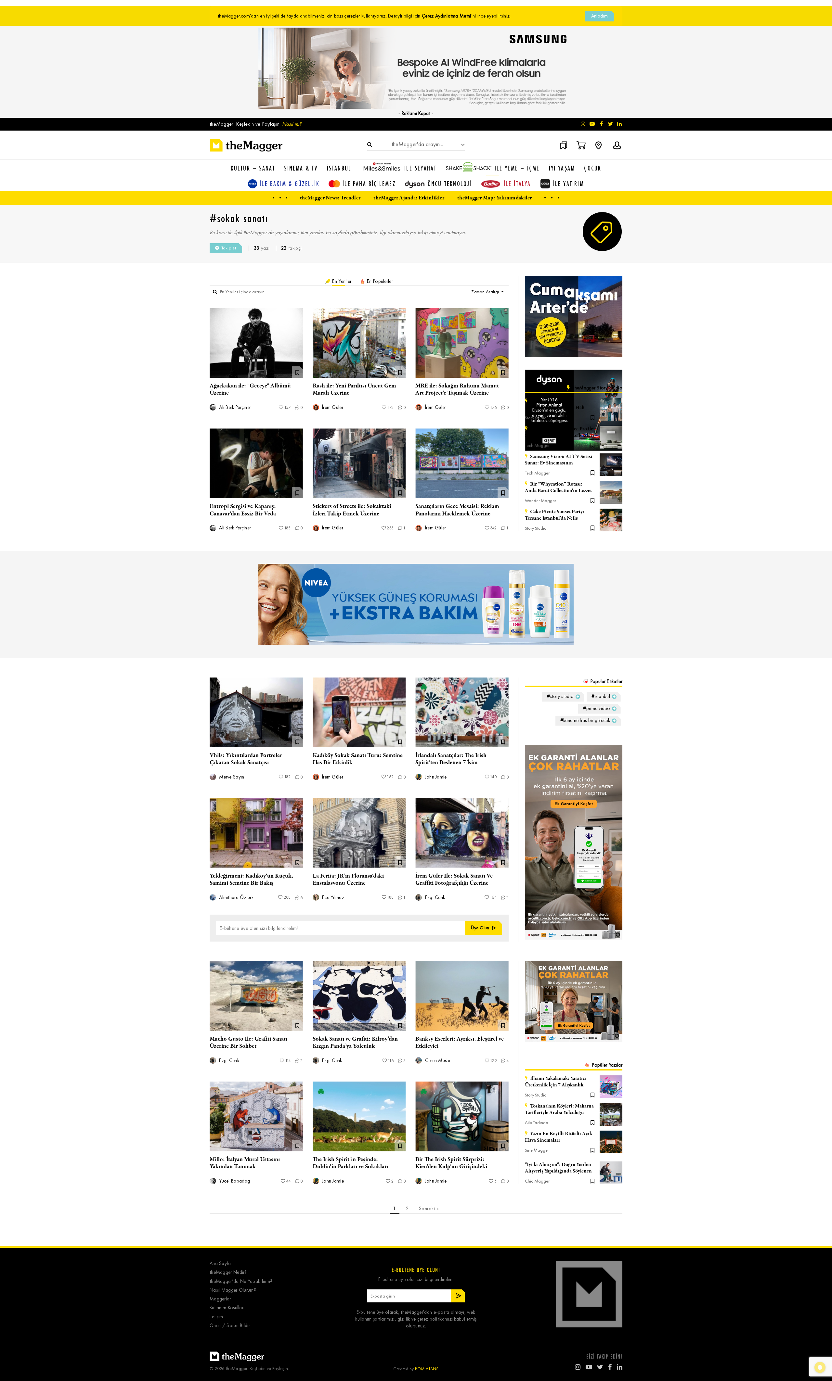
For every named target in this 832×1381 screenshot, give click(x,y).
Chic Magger (537, 1181)
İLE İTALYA (517, 183)
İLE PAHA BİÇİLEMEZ (369, 183)
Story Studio (536, 418)
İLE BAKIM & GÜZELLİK (289, 183)
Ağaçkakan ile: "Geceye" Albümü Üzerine (250, 389)
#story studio (560, 696)
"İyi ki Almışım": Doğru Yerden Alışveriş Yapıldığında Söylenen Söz (558, 1167)
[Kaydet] (592, 417)
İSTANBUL (339, 168)
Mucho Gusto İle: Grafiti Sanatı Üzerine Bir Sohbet (248, 1042)
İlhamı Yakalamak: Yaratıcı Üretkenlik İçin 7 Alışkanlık (556, 1081)
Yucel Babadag (234, 1181)
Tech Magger (537, 445)
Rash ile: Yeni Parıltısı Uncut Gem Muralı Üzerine (354, 389)
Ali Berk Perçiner (234, 407)
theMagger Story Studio (597, 388)
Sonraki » (429, 1208)
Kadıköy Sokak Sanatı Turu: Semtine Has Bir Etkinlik (358, 759)
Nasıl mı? (292, 124)
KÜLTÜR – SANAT (253, 168)
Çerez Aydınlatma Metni (446, 16)
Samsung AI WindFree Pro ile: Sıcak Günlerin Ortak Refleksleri (560, 432)
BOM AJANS (427, 1368)
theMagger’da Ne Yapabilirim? (241, 1281)
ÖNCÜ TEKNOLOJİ (450, 183)
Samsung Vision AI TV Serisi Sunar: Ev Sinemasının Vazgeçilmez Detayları (558, 459)
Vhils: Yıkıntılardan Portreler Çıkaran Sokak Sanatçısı (246, 759)
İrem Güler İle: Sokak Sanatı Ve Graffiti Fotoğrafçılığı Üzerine (454, 879)
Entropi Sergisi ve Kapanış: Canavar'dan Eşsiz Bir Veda (243, 510)
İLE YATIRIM (568, 183)
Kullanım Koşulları (227, 1308)
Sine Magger (537, 1150)
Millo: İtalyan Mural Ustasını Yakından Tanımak (245, 1163)
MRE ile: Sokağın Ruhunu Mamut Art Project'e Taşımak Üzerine (457, 389)
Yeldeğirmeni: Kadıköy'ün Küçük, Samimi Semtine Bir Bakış (251, 879)
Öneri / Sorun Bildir (230, 1325)
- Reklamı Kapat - (415, 113)
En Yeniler (341, 281)
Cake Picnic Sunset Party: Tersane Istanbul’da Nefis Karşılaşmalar (554, 515)
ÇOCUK (592, 168)
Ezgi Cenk (434, 897)
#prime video (596, 708)
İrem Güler (332, 407)
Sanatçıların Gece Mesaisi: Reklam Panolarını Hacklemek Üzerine (457, 510)
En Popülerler (379, 281)
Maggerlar (220, 1299)
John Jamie (435, 777)
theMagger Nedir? (228, 1272)
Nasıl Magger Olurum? (233, 1290)
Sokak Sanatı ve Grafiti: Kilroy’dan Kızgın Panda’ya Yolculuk (355, 1042)
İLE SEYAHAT (420, 168)
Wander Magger (540, 500)
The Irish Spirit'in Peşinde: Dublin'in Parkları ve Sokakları (350, 1163)
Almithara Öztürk (236, 897)
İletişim (216, 1317)
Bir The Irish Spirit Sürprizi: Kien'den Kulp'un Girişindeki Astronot (451, 1166)
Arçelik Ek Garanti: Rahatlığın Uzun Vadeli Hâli (555, 404)
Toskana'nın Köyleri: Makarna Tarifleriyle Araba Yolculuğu (559, 1109)
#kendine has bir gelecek (585, 720)
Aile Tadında (536, 1122)
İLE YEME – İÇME (517, 168)
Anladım (599, 16)
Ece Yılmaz (332, 897)
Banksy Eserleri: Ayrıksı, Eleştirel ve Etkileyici (459, 1042)
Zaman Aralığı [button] (485, 292)
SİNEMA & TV (301, 168)
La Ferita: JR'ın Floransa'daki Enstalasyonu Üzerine (348, 879)
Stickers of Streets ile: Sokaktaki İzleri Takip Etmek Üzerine (352, 510)
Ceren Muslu (436, 1060)
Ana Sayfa (220, 1263)
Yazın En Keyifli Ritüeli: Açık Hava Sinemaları (558, 1137)
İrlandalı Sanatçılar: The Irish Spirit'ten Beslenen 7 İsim (451, 759)
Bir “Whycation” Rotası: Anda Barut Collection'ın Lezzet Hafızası (558, 487)
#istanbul (601, 696)
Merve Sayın (231, 777)
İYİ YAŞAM (562, 168)
